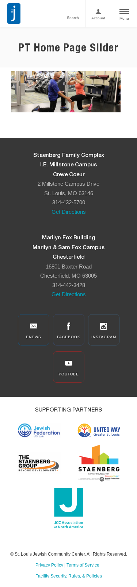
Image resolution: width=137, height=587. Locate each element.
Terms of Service (82, 565)
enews (33, 337)
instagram (103, 337)
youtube (68, 374)
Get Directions (69, 212)
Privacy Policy (49, 565)
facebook (68, 337)
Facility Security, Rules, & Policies (68, 576)
